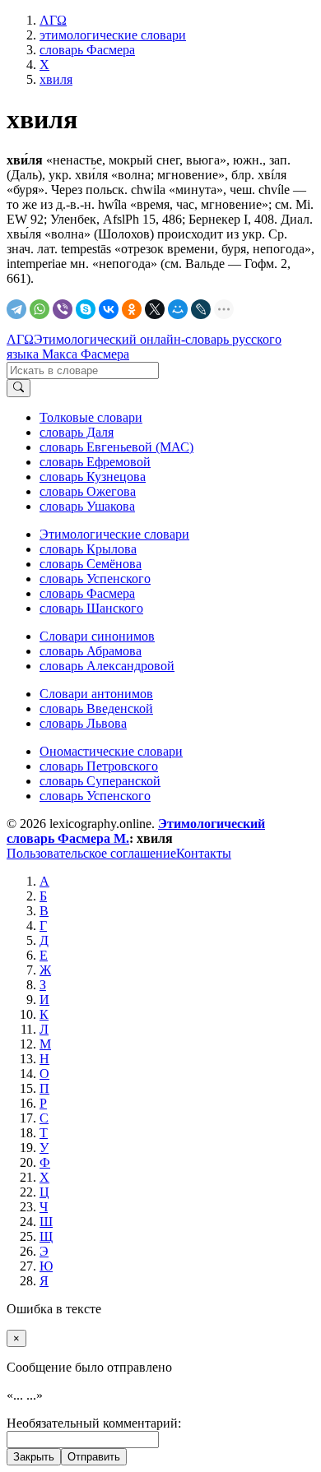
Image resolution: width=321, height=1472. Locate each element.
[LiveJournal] (201, 309)
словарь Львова (83, 723)
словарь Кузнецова (93, 477)
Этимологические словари (114, 534)
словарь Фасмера (87, 593)
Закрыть (33, 1457)
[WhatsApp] (39, 309)
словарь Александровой (107, 666)
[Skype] (85, 309)
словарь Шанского (91, 608)
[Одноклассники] (132, 309)
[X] (155, 309)
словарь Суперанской (100, 781)
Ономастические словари (111, 751)
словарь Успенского (95, 579)
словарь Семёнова (91, 564)
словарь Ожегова (88, 491)
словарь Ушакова (87, 506)
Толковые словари (91, 417)
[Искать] (18, 388)
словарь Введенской (96, 708)
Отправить (93, 1457)
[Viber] (62, 309)
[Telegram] (16, 309)
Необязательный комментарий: (94, 1423)
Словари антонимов (96, 694)
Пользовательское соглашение (91, 853)
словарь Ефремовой (95, 462)
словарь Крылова (88, 549)
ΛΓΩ (20, 339)
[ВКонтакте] (109, 309)
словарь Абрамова (91, 651)
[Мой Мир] (178, 309)
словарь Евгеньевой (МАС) (116, 447)
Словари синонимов (97, 636)
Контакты (203, 853)
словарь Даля (77, 432)
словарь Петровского (99, 766)
